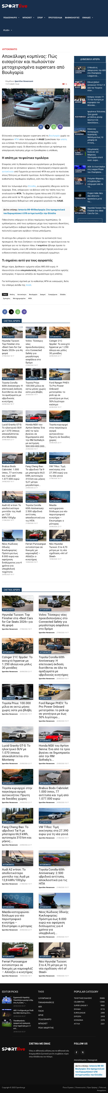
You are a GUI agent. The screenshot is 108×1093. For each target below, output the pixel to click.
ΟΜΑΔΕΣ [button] (86, 17)
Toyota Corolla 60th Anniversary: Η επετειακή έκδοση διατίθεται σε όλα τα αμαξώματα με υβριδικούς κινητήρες (12, 392)
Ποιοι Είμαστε (68, 1087)
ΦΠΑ (16, 139)
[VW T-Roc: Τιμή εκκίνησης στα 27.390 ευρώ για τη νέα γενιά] (59, 458)
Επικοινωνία (80, 1087)
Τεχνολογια (80, 198)
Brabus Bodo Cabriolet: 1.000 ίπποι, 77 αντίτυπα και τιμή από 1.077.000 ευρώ (12, 472)
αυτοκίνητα (8, 171)
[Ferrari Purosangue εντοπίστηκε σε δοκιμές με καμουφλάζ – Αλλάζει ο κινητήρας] (36, 535)
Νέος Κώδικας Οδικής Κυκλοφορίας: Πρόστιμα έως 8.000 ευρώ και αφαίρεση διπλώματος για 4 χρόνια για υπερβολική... (53, 922)
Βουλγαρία (54, 135)
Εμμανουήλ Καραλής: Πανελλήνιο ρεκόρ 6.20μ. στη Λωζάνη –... (23, 1000)
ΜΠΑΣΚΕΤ (27, 17)
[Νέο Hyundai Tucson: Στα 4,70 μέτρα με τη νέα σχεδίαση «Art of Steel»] (59, 535)
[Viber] (60, 127)
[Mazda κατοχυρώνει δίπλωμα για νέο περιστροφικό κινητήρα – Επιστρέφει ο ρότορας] (59, 497)
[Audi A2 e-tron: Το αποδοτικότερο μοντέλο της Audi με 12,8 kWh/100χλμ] (12, 497)
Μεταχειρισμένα (19, 298)
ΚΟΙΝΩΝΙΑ (79, 134)
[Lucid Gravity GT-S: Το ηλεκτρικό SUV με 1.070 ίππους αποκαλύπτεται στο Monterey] (12, 416)
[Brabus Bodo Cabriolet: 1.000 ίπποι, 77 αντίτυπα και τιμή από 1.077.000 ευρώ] (12, 458)
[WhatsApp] (54, 127)
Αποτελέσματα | (81, 1060)
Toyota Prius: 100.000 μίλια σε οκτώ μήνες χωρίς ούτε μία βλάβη (17, 706)
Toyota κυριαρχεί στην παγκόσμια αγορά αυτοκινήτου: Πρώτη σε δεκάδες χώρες (59, 432)
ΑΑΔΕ (28, 285)
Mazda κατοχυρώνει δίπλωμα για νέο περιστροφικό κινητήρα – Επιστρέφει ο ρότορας (58, 514)
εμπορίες (6, 298)
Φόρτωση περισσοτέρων (89, 220)
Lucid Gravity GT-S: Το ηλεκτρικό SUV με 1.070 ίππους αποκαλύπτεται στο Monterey (12, 430)
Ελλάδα (32, 186)
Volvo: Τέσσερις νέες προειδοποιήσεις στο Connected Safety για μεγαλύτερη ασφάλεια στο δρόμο (35, 351)
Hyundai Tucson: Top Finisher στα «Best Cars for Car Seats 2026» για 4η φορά (12, 347)
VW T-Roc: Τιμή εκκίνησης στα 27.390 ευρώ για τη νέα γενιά (53, 830)
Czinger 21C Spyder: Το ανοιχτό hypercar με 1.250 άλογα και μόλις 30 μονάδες (59, 347)
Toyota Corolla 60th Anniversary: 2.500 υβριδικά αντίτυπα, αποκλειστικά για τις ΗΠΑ (53, 876)
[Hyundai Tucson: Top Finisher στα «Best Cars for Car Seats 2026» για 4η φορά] (12, 332)
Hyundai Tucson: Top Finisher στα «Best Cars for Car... (96, 210)
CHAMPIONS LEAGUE (80, 72)
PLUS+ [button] (6, 30)
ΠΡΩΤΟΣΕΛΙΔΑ (55, 17)
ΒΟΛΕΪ (77, 87)
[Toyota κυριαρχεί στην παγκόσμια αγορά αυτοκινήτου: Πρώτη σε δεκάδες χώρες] (59, 416)
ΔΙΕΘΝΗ (78, 102)
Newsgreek (92, 1060)
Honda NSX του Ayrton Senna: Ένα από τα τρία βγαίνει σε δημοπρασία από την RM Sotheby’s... (54, 752)
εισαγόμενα (52, 294)
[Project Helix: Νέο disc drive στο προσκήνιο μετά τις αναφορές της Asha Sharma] (80, 196)
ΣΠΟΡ (40, 17)
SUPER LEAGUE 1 (79, 153)
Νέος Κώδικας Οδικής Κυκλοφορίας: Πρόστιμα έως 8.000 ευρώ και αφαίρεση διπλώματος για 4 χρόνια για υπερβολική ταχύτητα (12, 557)
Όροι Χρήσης (92, 1087)
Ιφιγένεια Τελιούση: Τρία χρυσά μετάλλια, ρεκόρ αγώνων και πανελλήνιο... (96, 117)
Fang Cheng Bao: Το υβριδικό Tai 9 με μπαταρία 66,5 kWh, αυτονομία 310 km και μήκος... (17, 834)
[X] (47, 127)
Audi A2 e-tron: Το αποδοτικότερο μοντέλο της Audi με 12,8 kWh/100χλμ (11, 511)
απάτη (64, 139)
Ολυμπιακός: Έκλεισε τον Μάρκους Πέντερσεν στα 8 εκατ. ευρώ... (95, 154)
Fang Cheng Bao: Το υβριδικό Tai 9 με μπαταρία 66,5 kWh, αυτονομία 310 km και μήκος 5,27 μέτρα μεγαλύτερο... (35, 475)
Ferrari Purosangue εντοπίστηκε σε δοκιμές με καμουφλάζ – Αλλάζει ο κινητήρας (36, 551)
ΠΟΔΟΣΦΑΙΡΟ (10, 17)
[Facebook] (41, 127)
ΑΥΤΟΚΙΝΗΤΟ (9, 49)
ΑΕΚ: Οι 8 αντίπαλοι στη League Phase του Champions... (96, 169)
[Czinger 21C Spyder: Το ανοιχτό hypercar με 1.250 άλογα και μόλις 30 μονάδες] (59, 332)
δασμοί (43, 294)
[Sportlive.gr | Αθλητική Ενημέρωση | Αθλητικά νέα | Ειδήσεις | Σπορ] (13, 1049)
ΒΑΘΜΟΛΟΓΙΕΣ (72, 17)
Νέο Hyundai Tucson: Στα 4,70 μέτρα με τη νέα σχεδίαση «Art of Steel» (58, 550)
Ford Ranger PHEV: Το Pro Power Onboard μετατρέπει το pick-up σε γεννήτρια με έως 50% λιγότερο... (54, 710)
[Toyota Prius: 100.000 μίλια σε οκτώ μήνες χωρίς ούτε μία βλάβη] (36, 374)
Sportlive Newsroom (23, 81)
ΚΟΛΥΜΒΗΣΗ (80, 117)
